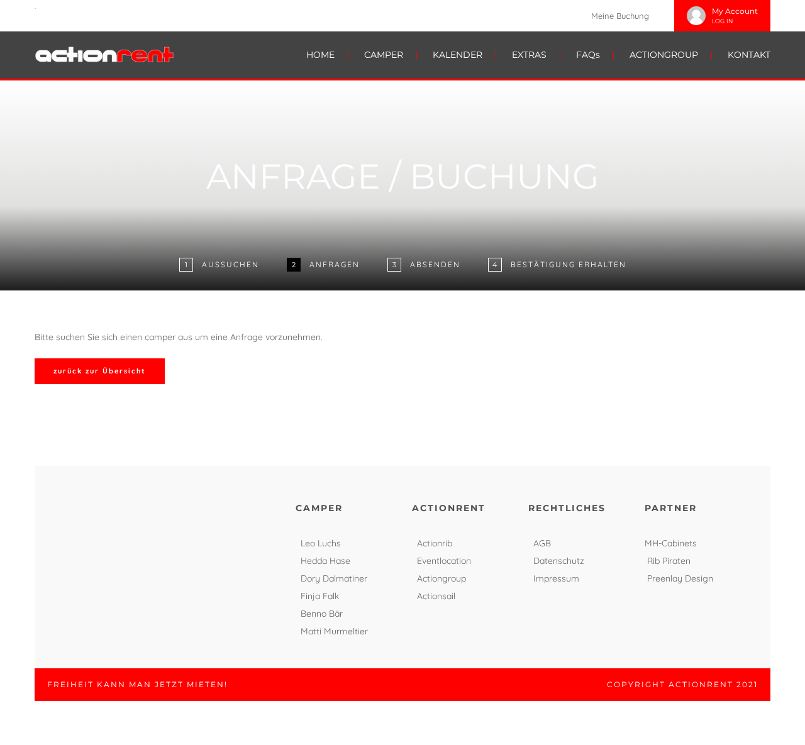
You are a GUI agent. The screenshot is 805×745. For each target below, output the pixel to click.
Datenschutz (558, 560)
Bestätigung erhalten (568, 264)
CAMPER (383, 54)
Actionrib (434, 543)
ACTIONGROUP (664, 54)
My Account (735, 11)
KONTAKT (749, 54)
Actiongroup (441, 578)
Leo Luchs (321, 543)
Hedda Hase (325, 560)
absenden (435, 264)
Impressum (556, 578)
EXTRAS (529, 54)
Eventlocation (444, 560)
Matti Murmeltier (334, 631)
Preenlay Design (680, 578)
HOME (320, 54)
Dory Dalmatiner (334, 578)
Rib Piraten (669, 560)
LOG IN (722, 21)
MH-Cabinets (671, 543)
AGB (542, 543)
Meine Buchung (620, 16)
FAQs (588, 54)
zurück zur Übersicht (99, 371)
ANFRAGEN (334, 264)
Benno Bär (322, 613)
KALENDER (457, 54)
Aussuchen (230, 264)
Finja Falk (320, 596)
